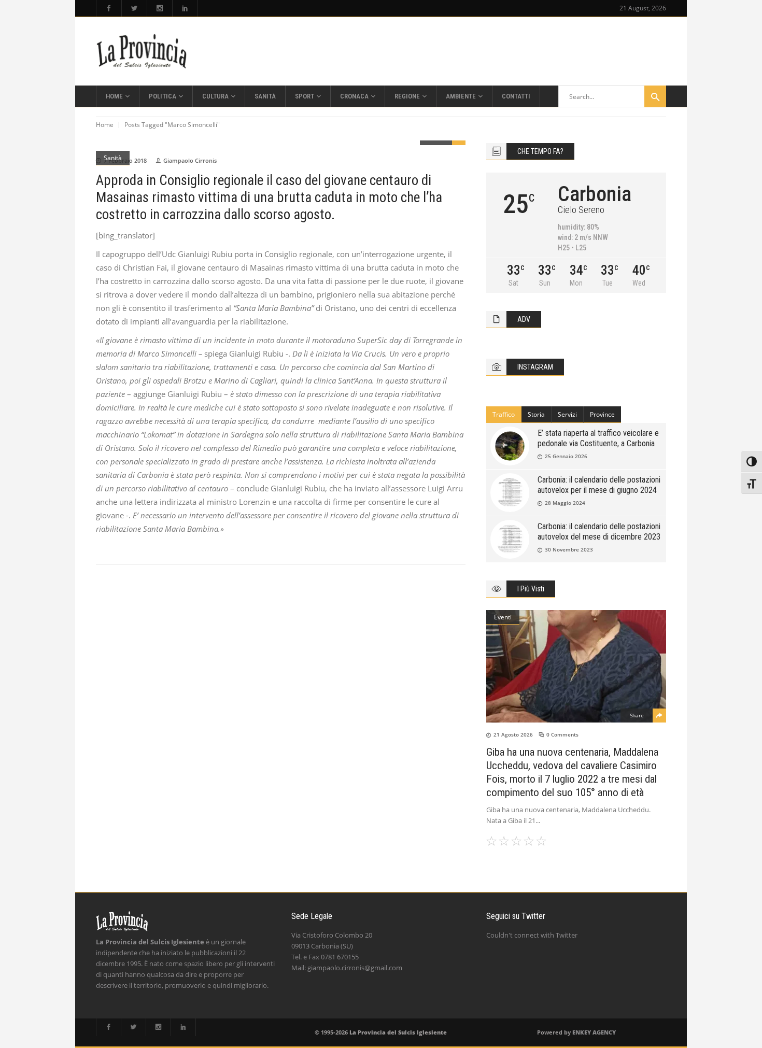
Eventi (503, 617)
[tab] (503, 414)
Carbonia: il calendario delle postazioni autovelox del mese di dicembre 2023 (599, 531)
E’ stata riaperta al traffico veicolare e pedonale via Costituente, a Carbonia (598, 438)
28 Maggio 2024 (565, 502)
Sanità (113, 157)
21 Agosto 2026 (513, 734)
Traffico (503, 414)
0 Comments (562, 734)
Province (602, 414)
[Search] (655, 96)
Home (105, 124)
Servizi (567, 414)
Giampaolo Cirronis (190, 160)
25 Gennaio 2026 (566, 456)
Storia (536, 414)
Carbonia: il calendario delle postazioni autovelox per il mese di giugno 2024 (599, 485)
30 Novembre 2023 (569, 549)
